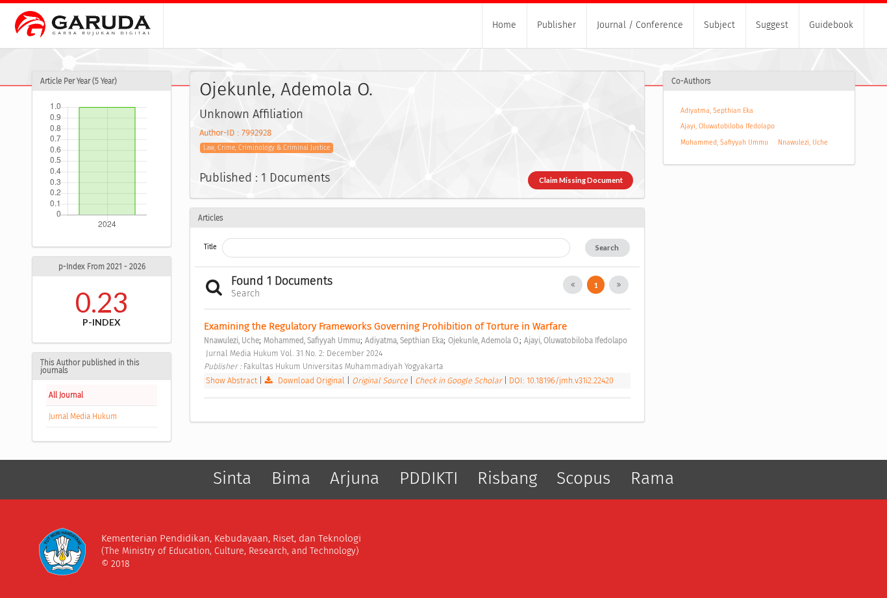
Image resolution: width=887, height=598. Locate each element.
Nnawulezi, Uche (803, 142)
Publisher (556, 24)
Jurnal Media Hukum (83, 416)
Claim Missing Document (581, 180)
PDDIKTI (428, 478)
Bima (290, 478)
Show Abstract (231, 380)
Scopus (583, 478)
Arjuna (354, 478)
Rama (652, 478)
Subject (719, 24)
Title (210, 247)
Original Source (381, 380)
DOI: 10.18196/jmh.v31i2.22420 (561, 380)
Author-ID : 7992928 (235, 133)
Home (504, 24)
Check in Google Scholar (459, 380)
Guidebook (831, 24)
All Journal (66, 395)
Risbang (507, 478)
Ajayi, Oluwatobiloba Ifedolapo (728, 126)
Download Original (311, 380)
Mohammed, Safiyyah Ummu (724, 142)
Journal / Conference (640, 24)
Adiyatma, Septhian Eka (717, 110)
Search (607, 247)
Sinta (232, 478)
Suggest (772, 24)
